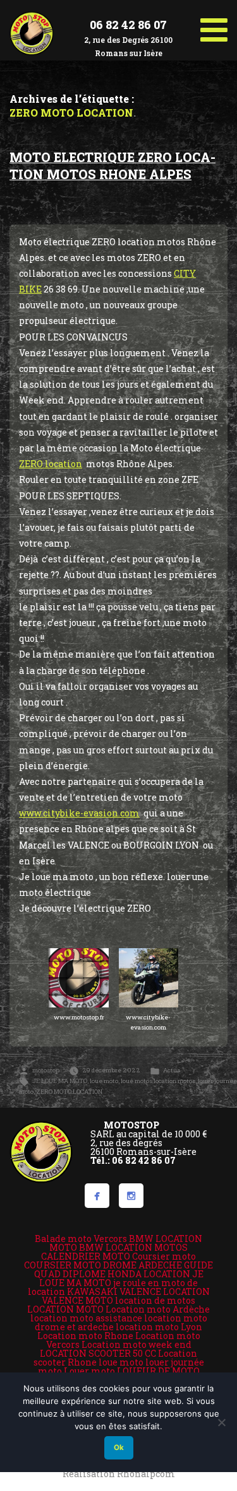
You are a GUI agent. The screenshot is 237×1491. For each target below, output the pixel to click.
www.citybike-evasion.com (79, 813)
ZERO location (50, 464)
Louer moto (89, 1371)
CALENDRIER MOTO (85, 1256)
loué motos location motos (158, 1081)
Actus (171, 1070)
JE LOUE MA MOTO (59, 1081)
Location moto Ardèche (158, 1309)
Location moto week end (136, 1344)
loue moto (104, 1081)
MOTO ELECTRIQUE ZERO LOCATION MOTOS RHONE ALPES (112, 165)
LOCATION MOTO (65, 1309)
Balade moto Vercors (81, 1238)
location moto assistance (86, 1318)
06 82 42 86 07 (128, 24)
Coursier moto (164, 1256)
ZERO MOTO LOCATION (69, 1092)
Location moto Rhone (85, 1336)
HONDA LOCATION (148, 1274)
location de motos (155, 1300)
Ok (119, 1447)
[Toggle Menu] (214, 25)
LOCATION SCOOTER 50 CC (98, 1353)
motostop (45, 1070)
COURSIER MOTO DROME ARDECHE (103, 1265)
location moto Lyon (159, 1327)
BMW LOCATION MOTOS (133, 1247)
